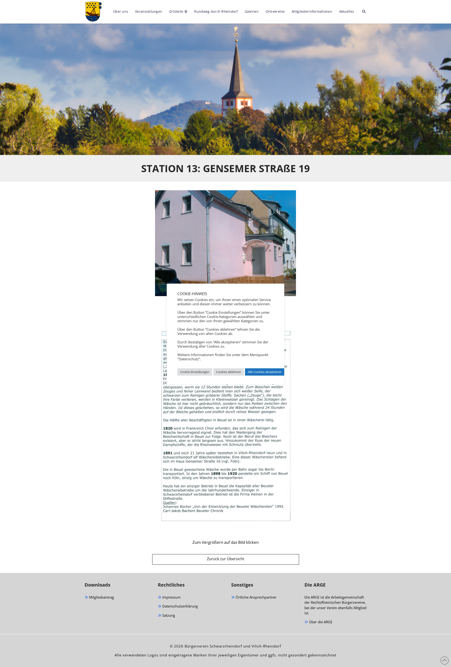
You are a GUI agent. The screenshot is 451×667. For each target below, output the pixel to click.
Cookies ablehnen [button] (228, 372)
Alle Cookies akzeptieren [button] (265, 372)
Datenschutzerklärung (179, 606)
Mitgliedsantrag (101, 597)
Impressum (171, 597)
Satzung (168, 615)
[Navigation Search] (362, 12)
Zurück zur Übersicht (225, 558)
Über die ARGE (320, 621)
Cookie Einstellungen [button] (194, 372)
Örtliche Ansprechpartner (255, 597)
